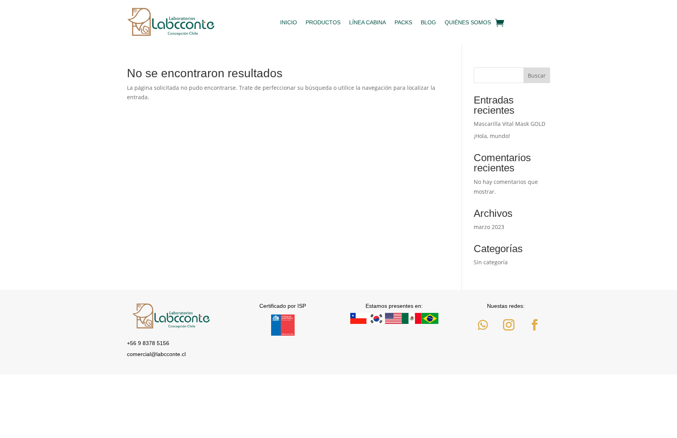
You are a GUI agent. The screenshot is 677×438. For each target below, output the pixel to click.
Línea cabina (367, 22)
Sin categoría (491, 262)
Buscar (537, 75)
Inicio (288, 22)
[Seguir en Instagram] (508, 325)
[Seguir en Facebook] (534, 325)
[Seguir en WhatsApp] (482, 325)
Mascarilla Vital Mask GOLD (509, 123)
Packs (403, 22)
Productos (323, 22)
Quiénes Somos (468, 22)
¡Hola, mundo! (492, 136)
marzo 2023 (489, 227)
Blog (428, 22)
